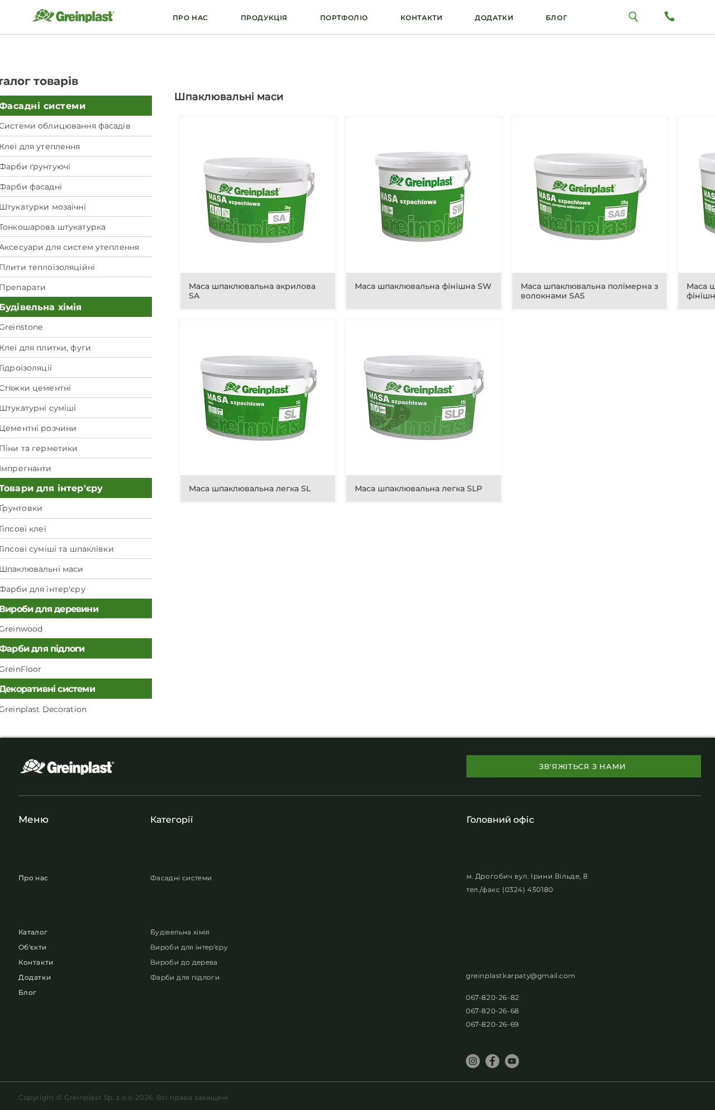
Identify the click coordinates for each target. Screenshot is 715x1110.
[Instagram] (473, 1061)
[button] (494, 17)
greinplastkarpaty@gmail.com (520, 975)
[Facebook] (492, 1061)
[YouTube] (512, 1061)
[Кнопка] (634, 16)
